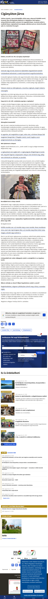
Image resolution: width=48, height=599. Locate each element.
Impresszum (5, 569)
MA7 (12, 558)
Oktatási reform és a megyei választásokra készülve (14, 508)
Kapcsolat (14, 569)
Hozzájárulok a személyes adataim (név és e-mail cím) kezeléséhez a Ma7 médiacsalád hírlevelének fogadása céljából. (9, 358)
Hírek (18, 558)
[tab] (4, 453)
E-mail (25, 346)
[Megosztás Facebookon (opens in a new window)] (6, 324)
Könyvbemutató (27, 330)
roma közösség (16, 330)
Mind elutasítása (27, 591)
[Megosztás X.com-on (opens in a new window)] (13, 324)
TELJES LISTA (6, 498)
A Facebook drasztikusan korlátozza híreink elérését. (16, 340)
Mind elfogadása (39, 591)
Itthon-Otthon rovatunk (9, 538)
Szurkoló (34, 558)
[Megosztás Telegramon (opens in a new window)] (9, 324)
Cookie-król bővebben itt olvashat (33, 595)
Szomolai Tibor (5, 330)
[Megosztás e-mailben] (2, 324)
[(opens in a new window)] (13, 565)
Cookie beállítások (33, 587)
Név (3, 346)
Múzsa (26, 558)
